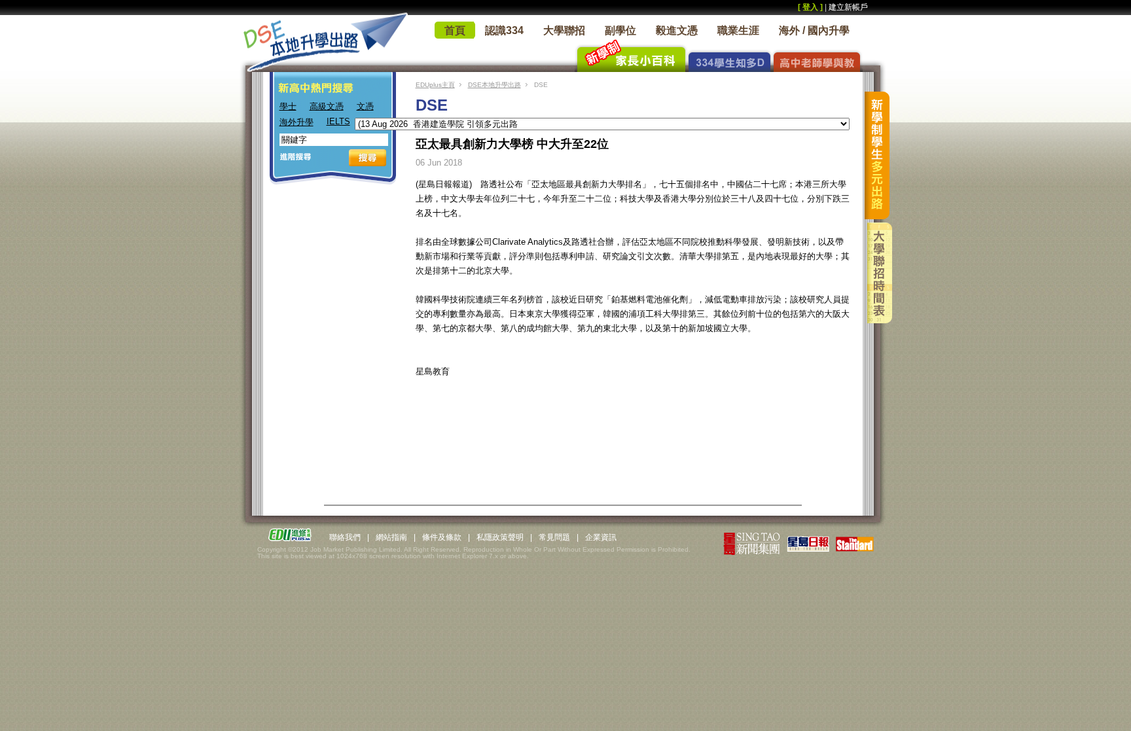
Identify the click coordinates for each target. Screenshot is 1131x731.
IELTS (338, 121)
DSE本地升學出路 (494, 84)
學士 (287, 106)
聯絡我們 (345, 537)
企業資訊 (601, 537)
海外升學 (296, 122)
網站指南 (391, 537)
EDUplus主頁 (435, 84)
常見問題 (554, 537)
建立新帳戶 (848, 7)
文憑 (365, 106)
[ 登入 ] (810, 7)
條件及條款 (441, 537)
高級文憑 (327, 106)
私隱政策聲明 (500, 537)
